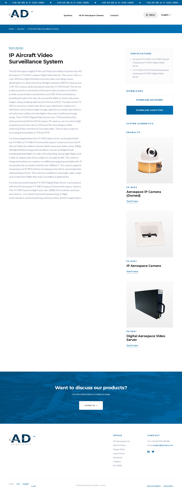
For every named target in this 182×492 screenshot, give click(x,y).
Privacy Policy (168, 486)
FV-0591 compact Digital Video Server (41, 75)
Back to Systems (16, 48)
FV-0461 (17, 142)
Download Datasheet (149, 100)
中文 (18, 484)
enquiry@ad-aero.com (163, 445)
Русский (26, 484)
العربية (33, 486)
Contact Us (89, 405)
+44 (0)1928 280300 (160, 441)
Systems (68, 15)
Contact (114, 15)
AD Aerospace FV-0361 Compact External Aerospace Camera (49, 186)
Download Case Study (149, 110)
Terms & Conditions (154, 486)
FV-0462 (29, 142)
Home (11, 29)
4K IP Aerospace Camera (91, 15)
